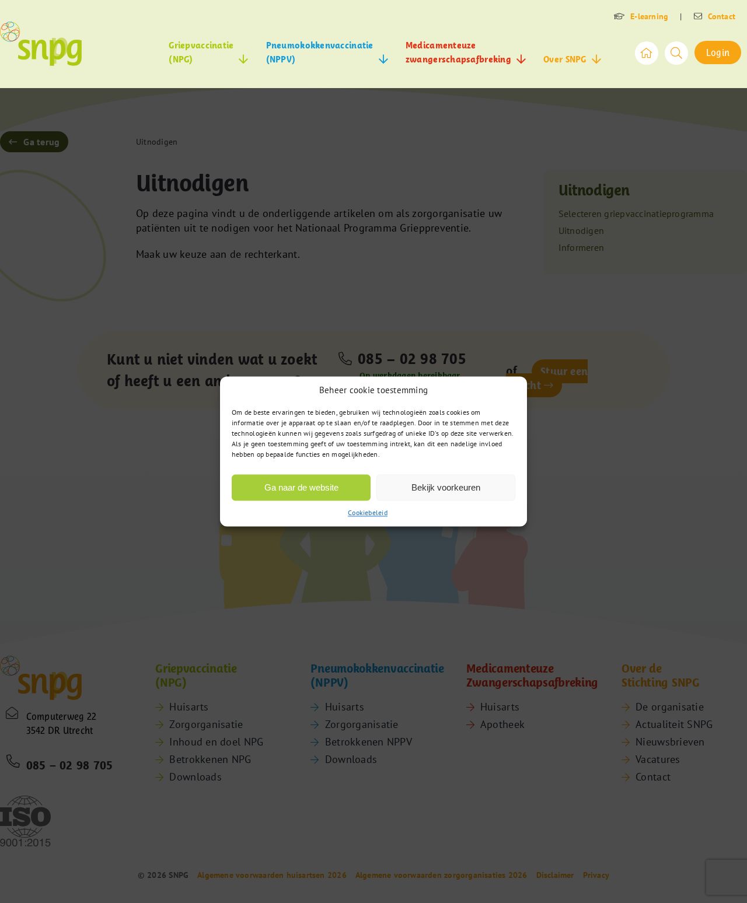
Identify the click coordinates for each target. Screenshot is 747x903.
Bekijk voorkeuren (445, 487)
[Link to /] (646, 53)
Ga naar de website (301, 487)
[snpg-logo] (41, 44)
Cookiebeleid (368, 512)
